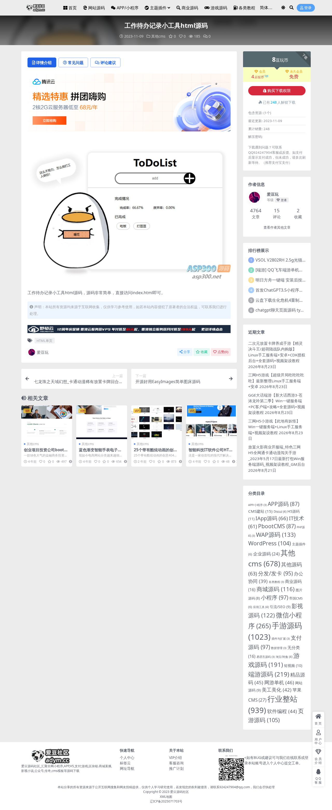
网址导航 (127, 768)
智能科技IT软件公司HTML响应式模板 (211, 452)
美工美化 (277, 689)
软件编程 (282, 711)
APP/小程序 (128, 8)
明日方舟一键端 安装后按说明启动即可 (291, 280)
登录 (308, 8)
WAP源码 (276, 535)
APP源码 (283, 504)
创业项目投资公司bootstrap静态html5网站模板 (46, 452)
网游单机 (279, 682)
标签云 (125, 762)
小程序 (274, 597)
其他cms (158, 36)
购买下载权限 (279, 91)
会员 (262, 71)
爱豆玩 (43, 352)
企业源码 (266, 554)
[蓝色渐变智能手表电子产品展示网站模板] (101, 422)
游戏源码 (219, 8)
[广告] (129, 104)
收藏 (204, 352)
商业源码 (190, 8)
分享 (186, 352)
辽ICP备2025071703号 (166, 801)
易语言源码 (266, 657)
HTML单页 (44, 340)
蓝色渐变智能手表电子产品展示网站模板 (100, 452)
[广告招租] (129, 330)
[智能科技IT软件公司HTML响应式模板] (211, 422)
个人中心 (127, 757)
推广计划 (176, 768)
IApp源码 (271, 518)
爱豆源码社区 (179, 792)
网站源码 (96, 8)
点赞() (223, 352)
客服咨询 (176, 762)
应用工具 (261, 607)
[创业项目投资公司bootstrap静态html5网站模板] (46, 422)
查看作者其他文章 (277, 227)
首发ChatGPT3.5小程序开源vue (284, 290)
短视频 (293, 665)
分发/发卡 (275, 573)
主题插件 (158, 8)
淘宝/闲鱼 (284, 657)
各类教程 (247, 8)
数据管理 (278, 648)
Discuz (280, 511)
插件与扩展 (281, 638)
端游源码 (268, 674)
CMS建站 (260, 511)
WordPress (269, 543)
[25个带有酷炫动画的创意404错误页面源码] (156, 422)
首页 (72, 8)
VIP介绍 (175, 757)
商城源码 (276, 589)
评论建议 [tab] (108, 62)
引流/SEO (280, 606)
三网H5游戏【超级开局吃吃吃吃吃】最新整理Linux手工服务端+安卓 (276, 380)
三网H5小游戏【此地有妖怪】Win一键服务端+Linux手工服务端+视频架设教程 (275, 426)
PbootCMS (277, 526)
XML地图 (166, 796)
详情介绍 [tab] (44, 62)
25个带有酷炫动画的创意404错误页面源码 (155, 452)
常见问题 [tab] (76, 62)
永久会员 (296, 71)
